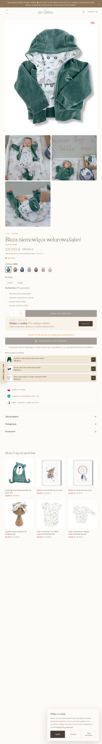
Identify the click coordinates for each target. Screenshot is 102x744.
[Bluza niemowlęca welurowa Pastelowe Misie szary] (29, 270)
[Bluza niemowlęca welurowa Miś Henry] (36, 270)
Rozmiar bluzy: (17, 288)
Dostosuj (73, 734)
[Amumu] (45, 11)
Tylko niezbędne (89, 734)
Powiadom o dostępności (52, 341)
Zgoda (57, 734)
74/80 (20, 283)
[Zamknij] (99, 3)
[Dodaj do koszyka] (93, 359)
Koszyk (93, 12)
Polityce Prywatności (64, 727)
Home (7, 233)
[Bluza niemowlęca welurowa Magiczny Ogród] (43, 270)
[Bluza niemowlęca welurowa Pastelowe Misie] (22, 270)
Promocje (15, 234)
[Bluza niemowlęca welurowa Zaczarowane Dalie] (50, 270)
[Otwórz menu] (7, 11)
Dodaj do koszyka (61, 313)
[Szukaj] (83, 11)
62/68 (9, 283)
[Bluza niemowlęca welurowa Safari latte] (15, 270)
